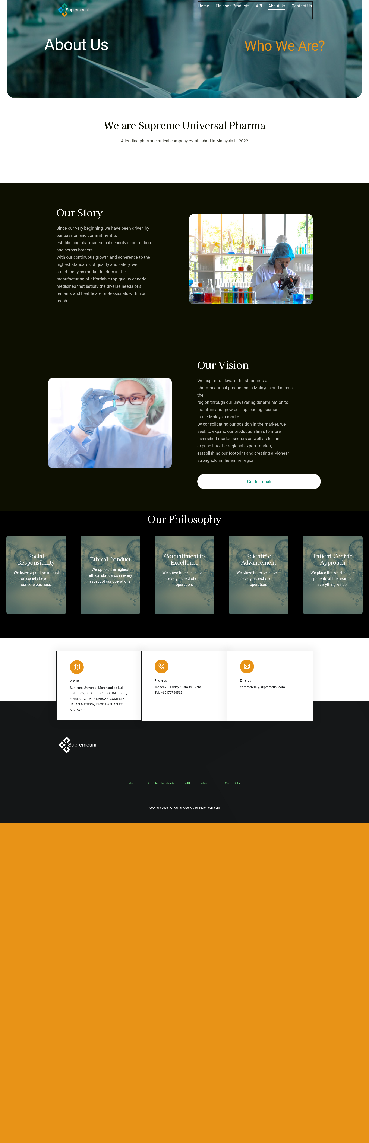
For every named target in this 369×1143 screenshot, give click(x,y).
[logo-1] (73, 3)
